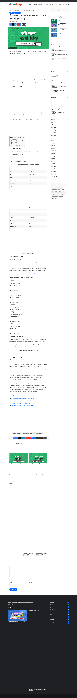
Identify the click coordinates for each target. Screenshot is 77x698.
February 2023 (54, 148)
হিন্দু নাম (51, 607)
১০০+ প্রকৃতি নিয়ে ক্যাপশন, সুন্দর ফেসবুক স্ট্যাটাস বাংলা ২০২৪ (62, 30)
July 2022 (53, 160)
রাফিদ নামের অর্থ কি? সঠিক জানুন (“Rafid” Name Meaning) (62, 15)
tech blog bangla (54, 189)
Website (30, 582)
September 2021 (54, 176)
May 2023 (53, 143)
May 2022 (53, 163)
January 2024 (54, 130)
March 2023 (54, 147)
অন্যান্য (63, 4)
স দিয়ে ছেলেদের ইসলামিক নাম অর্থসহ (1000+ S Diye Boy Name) (16, 622)
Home (50, 1)
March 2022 (54, 166)
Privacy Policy (62, 1)
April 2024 (53, 125)
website (59, 189)
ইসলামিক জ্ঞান (53, 194)
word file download (54, 191)
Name (10, 578)
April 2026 (53, 122)
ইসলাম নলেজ (52, 611)
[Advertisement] (28, 67)
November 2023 (54, 134)
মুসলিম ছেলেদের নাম (39, 433)
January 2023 (54, 150)
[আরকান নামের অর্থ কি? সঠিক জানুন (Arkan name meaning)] (41, 513)
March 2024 (54, 127)
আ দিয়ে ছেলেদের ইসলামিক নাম (63, 191)
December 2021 (54, 171)
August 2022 (54, 158)
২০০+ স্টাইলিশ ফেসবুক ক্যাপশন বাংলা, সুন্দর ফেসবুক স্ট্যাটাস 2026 (62, 35)
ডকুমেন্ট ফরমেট (40, 4)
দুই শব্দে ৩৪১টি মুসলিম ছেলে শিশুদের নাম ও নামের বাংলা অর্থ (22, 398)
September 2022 (54, 156)
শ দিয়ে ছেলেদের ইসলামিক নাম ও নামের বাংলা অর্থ (20, 403)
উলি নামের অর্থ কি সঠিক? (15, 144)
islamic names (61, 187)
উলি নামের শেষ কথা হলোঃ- (15, 145)
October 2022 (54, 155)
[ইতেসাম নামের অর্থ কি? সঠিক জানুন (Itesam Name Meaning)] (15, 477)
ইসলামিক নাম (14, 10)
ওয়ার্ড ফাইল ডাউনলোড (55, 196)
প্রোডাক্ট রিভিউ (51, 4)
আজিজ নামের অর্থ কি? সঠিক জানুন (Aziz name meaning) (28, 554)
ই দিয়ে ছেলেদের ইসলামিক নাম (55, 193)
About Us (53, 1)
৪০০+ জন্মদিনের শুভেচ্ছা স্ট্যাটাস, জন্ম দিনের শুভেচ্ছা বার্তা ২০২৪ (62, 25)
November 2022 (54, 153)
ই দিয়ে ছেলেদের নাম (63, 193)
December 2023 (54, 132)
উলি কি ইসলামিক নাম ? (15, 142)
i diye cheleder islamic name (61, 186)
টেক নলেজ (34, 4)
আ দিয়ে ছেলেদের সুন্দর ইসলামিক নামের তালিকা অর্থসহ (21, 401)
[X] (9, 604)
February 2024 (54, 129)
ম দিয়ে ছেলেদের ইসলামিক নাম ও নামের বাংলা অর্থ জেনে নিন (22, 406)
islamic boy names (17, 433)
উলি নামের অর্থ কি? (14, 139)
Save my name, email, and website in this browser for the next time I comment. (22, 587)
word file (63, 189)
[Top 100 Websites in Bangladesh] (54, 21)
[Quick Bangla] (16, 4)
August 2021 (54, 178)
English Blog (52, 617)
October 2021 (54, 174)
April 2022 (53, 165)
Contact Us (57, 1)
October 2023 (54, 135)
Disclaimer (67, 1)
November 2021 (54, 173)
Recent (53, 10)
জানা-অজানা (52, 619)
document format (64, 184)
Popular (59, 10)
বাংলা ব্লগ (51, 612)
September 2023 (54, 137)
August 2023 (54, 138)
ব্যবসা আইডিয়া (52, 622)
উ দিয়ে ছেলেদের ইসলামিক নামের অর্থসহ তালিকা (27, 274)
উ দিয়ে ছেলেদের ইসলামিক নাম (28, 433)
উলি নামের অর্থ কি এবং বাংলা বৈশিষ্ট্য (17, 141)
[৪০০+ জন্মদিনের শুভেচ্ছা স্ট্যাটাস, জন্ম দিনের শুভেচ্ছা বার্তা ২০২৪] (54, 25)
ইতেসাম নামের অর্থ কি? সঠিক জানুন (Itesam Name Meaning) (14, 482)
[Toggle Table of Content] (22, 137)
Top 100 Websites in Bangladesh (61, 19)
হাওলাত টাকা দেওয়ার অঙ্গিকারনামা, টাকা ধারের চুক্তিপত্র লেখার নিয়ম (37, 690)
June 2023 (53, 142)
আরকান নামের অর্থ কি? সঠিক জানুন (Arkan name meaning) (41, 554)
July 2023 (53, 140)
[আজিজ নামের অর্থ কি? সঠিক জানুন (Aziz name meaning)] (28, 513)
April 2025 (53, 124)
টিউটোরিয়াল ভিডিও (58, 4)
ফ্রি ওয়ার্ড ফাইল (61, 196)
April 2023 (53, 145)
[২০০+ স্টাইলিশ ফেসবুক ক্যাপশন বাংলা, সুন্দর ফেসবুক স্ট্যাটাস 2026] (54, 35)
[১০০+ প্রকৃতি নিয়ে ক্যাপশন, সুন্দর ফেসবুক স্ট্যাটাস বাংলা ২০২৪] (54, 30)
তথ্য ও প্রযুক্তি (52, 621)
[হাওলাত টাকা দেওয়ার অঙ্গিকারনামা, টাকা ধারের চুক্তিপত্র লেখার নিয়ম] (38, 649)
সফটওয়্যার (46, 4)
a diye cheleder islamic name (56, 184)
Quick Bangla (13, 21)
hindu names (54, 186)
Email (10, 582)
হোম (30, 4)
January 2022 (54, 169)
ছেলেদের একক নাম (17, 12)
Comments (65, 10)
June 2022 (53, 161)
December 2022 (54, 151)
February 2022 (54, 168)
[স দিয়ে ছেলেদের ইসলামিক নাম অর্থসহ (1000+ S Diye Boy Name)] (17, 615)
